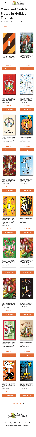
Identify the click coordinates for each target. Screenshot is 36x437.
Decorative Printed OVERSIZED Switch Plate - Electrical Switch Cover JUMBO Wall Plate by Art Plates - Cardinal (26, 57)
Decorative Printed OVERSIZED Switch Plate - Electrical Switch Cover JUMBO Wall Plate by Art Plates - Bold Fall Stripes (8, 58)
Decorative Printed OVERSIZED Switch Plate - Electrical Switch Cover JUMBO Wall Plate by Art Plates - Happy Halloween (26, 302)
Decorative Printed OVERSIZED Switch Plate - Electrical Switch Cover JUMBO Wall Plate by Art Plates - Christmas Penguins (26, 98)
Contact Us (26, 425)
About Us (27, 423)
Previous (15, 403)
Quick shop (9, 65)
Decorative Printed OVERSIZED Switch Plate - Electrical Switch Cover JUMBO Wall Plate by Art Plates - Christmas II (8, 179)
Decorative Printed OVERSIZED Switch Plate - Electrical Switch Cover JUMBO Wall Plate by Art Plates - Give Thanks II (26, 344)
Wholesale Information (13, 425)
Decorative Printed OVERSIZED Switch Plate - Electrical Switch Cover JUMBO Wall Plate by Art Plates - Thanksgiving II (26, 262)
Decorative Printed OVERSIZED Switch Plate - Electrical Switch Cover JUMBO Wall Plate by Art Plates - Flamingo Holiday (8, 262)
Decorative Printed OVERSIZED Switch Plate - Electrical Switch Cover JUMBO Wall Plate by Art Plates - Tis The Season (8, 98)
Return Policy (8, 423)
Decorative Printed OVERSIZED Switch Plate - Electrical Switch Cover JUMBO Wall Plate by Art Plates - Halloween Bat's (26, 139)
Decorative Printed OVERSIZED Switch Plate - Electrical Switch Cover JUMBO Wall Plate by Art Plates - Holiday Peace (8, 139)
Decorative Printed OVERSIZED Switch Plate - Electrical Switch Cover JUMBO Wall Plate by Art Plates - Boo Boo (8, 384)
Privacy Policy (18, 423)
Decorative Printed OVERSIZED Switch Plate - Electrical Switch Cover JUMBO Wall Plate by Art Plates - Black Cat (26, 384)
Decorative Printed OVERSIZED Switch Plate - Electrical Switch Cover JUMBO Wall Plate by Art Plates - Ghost (26, 220)
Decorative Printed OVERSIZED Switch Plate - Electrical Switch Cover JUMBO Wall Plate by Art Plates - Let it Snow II (26, 179)
